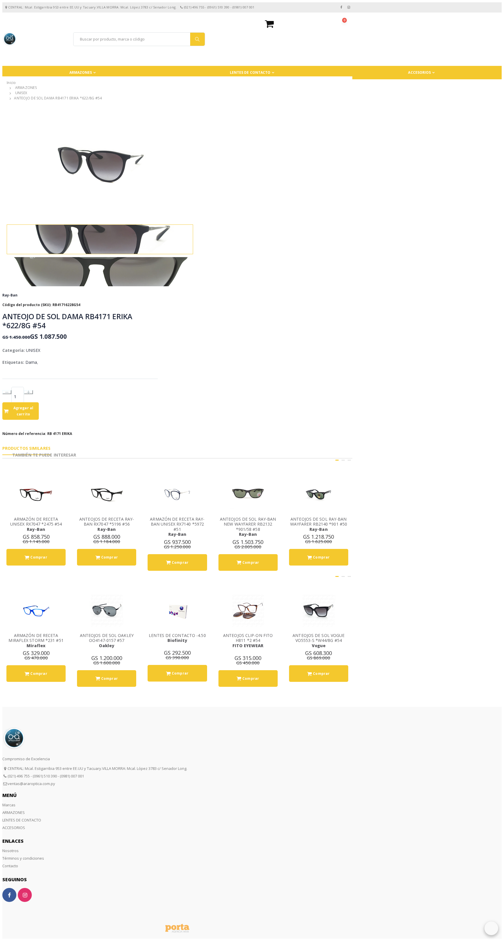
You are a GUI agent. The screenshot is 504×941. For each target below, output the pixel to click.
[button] (308, 23)
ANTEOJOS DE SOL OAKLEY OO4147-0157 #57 (107, 638)
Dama (31, 362)
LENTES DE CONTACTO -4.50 (177, 635)
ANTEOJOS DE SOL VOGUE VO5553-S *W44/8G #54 (318, 638)
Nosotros (10, 850)
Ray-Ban (10, 295)
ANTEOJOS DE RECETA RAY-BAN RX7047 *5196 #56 (106, 521)
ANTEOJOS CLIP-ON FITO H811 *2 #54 (248, 638)
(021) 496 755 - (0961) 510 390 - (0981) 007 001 (46, 776)
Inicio (11, 82)
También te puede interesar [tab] (44, 455)
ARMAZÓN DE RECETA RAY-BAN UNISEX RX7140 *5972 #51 (177, 524)
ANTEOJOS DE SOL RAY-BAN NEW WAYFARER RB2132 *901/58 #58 (248, 524)
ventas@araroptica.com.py (31, 783)
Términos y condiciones (23, 858)
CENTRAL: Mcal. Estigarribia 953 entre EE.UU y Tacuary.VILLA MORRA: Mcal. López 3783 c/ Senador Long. (97, 768)
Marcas (8, 804)
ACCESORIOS (419, 72)
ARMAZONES (80, 72)
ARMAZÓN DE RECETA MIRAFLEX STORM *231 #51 (35, 638)
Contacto (10, 865)
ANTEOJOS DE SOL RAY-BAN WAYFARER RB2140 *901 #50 (318, 521)
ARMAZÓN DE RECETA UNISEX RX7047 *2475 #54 (36, 521)
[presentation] (6, 163)
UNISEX (21, 93)
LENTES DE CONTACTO (250, 72)
